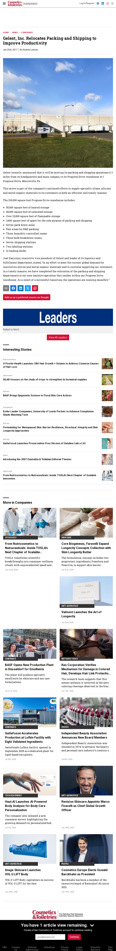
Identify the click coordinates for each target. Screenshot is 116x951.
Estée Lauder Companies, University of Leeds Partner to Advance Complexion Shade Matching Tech (48, 413)
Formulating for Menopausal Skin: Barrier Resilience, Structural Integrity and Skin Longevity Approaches (50, 429)
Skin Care (66, 537)
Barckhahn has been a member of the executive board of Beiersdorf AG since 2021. (85, 883)
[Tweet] (28, 288)
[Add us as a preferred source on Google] (35, 288)
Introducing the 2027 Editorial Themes (37, 459)
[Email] (6, 288)
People (65, 727)
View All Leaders (58, 337)
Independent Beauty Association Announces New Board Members (84, 735)
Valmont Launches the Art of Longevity (81, 614)
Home (6, 32)
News (15, 32)
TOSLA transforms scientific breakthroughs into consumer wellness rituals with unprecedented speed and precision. (29, 561)
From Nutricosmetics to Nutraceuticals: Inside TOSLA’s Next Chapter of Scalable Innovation (49, 477)
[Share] (13, 288)
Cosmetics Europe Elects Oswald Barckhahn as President (84, 872)
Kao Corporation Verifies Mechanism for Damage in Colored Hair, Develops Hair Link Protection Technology (85, 669)
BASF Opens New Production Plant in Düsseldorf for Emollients (29, 667)
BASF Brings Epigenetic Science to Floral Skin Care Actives (37, 395)
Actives (6, 391)
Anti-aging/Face (69, 606)
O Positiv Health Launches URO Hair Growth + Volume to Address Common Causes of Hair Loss (51, 365)
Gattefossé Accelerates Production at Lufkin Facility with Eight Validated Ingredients (28, 737)
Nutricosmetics (9, 360)
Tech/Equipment (13, 795)
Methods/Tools (69, 659)
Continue (74, 936)
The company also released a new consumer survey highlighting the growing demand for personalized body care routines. (29, 819)
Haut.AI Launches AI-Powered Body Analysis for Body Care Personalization (26, 806)
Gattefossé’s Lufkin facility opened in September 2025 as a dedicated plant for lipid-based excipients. (29, 751)
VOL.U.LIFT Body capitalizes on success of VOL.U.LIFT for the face (29, 881)
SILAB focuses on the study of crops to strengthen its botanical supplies (45, 379)
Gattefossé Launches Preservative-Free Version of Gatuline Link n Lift (44, 443)
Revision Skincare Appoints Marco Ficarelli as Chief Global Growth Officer (85, 806)
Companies (27, 32)
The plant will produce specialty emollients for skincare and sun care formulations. (27, 678)
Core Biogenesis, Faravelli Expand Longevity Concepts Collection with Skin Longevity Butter (86, 548)
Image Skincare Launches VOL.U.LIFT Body (23, 872)
